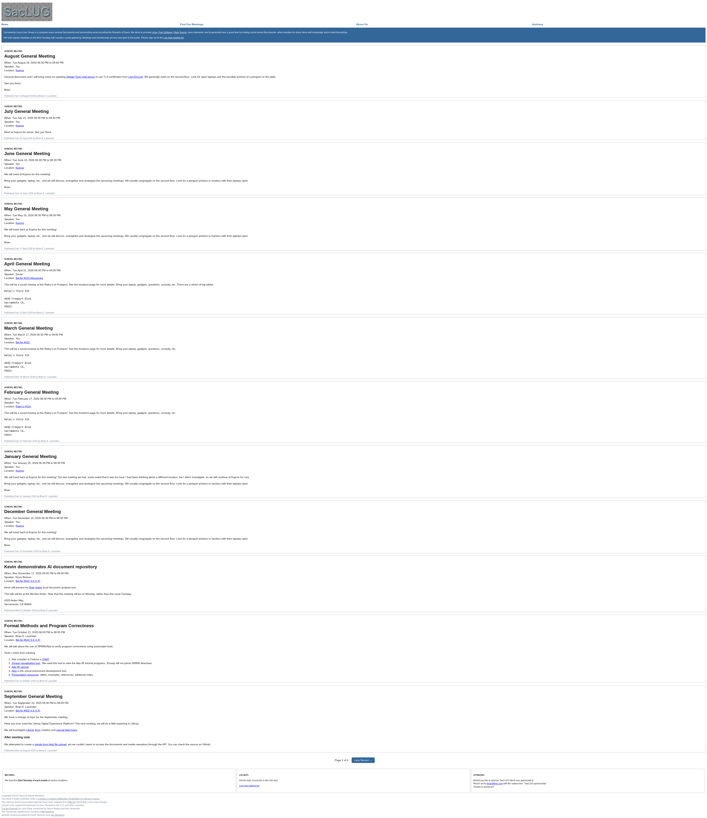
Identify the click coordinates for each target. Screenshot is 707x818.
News (4, 24)
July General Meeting (26, 111)
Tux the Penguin (9, 808)
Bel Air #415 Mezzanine (29, 278)
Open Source (180, 32)
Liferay (30, 730)
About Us (362, 24)
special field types (66, 730)
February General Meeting (31, 392)
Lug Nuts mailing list (173, 37)
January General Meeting (30, 456)
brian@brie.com (495, 783)
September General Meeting (33, 696)
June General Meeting (27, 153)
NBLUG (72, 802)
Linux (154, 32)
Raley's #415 (23, 406)
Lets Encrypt (135, 76)
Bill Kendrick (48, 811)
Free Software (166, 32)
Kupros (20, 70)
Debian (70, 76)
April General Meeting (27, 263)
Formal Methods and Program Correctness (49, 625)
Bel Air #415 (23, 342)
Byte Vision (35, 587)
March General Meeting (28, 328)
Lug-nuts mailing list (249, 785)
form (37, 730)
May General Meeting (26, 208)
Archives (537, 24)
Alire (14, 670)
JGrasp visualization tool (26, 663)
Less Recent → (363, 760)
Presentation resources (25, 674)
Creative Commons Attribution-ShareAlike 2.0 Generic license (69, 799)
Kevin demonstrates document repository (50, 566)
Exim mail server (85, 76)
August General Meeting (29, 56)
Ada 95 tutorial (20, 667)
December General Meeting (32, 511)
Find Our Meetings (191, 24)
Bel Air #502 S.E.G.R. (28, 581)
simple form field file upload (50, 744)
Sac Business (57, 815)
